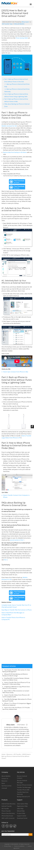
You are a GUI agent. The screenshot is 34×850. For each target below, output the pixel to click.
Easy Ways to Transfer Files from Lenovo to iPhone (17, 610)
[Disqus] (17, 643)
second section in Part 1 (17, 540)
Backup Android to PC (23, 796)
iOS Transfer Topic (7, 24)
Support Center (21, 816)
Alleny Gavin (25, 22)
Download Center (22, 818)
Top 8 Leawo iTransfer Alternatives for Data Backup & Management (16, 670)
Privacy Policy (7, 846)
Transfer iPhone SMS (23, 790)
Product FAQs (21, 813)
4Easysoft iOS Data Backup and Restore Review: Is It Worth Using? (15, 675)
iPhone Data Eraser (7, 816)
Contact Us (5, 778)
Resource (9, 754)
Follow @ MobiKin (19, 24)
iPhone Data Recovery (8, 813)
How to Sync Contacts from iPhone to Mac (15, 372)
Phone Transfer (6, 811)
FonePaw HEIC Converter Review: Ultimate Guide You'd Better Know (15, 679)
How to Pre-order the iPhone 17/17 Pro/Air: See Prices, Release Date (16, 708)
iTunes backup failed (22, 38)
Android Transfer (7, 806)
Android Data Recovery (8, 804)
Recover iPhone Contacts (24, 785)
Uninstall (4, 788)
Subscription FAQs (22, 804)
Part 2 (6, 560)
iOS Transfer (17, 754)
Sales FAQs (20, 808)
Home (3, 754)
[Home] (10, 3)
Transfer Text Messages (24, 787)
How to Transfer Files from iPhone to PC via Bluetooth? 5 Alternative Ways (16, 683)
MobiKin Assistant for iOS (9, 126)
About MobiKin (6, 776)
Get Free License (6, 786)
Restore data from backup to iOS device (15, 152)
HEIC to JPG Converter (8, 818)
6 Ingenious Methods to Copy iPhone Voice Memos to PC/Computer (16, 687)
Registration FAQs (22, 806)
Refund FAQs (21, 811)
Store (3, 783)
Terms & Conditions (19, 846)
